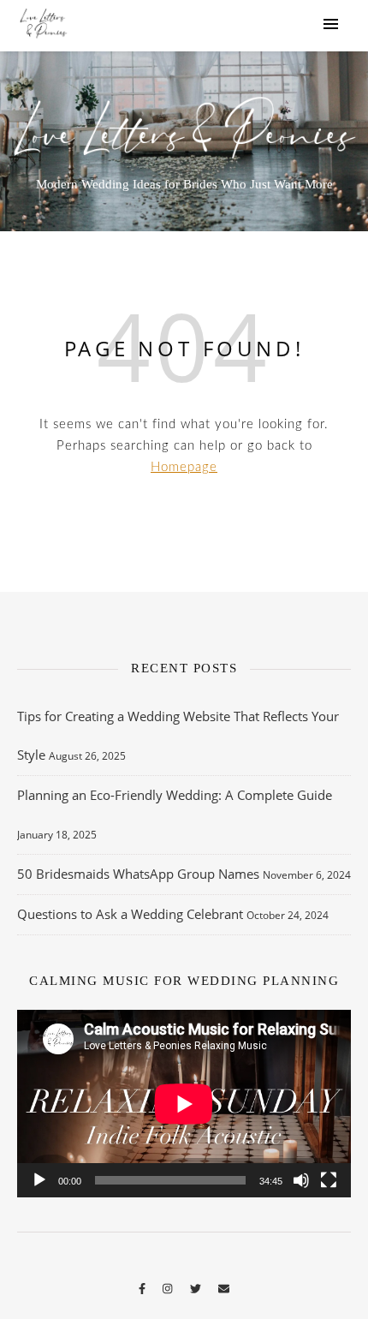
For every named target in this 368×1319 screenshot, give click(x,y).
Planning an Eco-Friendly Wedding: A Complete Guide (174, 794)
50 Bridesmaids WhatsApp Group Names (138, 873)
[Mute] (301, 1180)
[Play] (39, 1180)
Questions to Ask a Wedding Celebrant (130, 913)
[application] (184, 1103)
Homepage (184, 467)
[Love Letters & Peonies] (42, 25)
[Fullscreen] (328, 1180)
